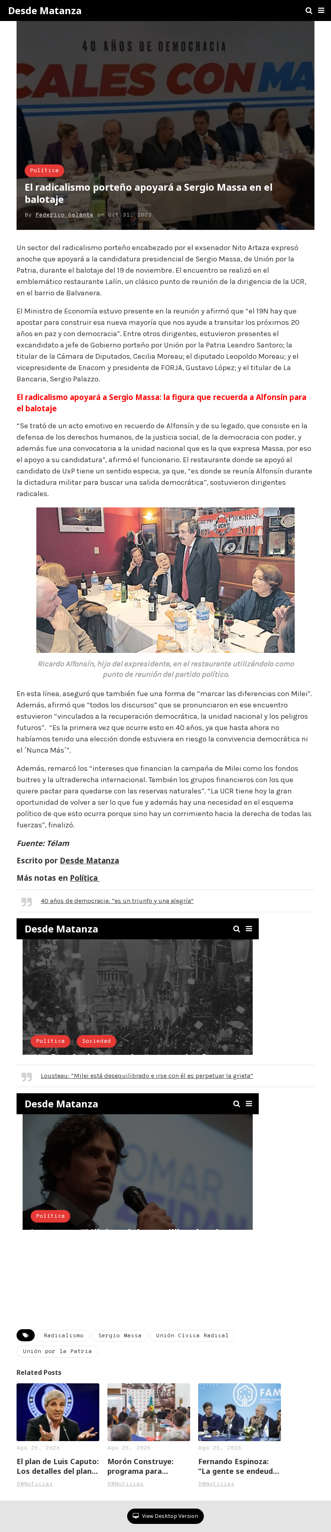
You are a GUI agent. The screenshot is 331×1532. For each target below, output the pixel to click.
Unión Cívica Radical (192, 1335)
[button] (321, 10)
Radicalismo (64, 1335)
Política (44, 170)
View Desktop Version (169, 1516)
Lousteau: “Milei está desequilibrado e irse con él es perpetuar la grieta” (147, 1076)
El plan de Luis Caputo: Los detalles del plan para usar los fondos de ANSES (58, 1466)
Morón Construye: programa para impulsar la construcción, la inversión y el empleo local (145, 1466)
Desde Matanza (45, 10)
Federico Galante (65, 215)
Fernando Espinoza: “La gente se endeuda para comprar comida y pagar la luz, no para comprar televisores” (238, 1466)
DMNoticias (35, 1484)
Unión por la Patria (57, 1351)
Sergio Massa (120, 1335)
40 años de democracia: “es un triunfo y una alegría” (117, 901)
